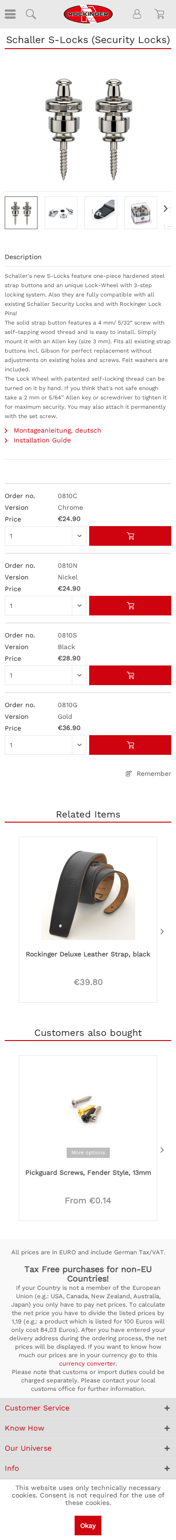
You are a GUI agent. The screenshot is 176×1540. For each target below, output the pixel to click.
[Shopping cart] (161, 14)
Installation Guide (41, 440)
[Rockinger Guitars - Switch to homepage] (88, 14)
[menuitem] (9, 14)
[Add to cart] (130, 536)
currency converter (87, 1363)
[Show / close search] (30, 14)
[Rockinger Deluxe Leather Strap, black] (88, 892)
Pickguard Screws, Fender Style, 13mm (88, 1172)
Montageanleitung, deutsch (56, 430)
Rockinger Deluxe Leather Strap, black (88, 954)
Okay (88, 1525)
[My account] (137, 14)
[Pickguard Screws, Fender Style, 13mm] (88, 1110)
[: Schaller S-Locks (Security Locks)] (21, 212)
